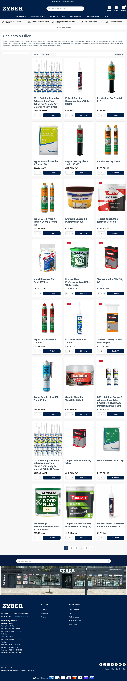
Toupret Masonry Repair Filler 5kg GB (109, 341)
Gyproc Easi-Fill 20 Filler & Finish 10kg (46, 163)
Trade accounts (74, 617)
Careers (43, 617)
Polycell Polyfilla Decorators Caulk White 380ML (77, 101)
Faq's (70, 613)
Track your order (74, 610)
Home (58, 27)
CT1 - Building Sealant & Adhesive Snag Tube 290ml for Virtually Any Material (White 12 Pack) (46, 464)
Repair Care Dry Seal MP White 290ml (46, 398)
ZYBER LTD (12, 668)
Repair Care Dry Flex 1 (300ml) (45, 341)
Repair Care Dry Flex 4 (108, 161)
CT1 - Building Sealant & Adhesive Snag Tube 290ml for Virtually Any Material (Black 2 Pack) (109, 401)
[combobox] (65, 8)
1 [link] (66, 548)
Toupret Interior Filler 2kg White (78, 462)
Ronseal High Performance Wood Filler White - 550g (78, 282)
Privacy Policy (110, 669)
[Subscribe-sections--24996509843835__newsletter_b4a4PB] (108, 561)
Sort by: (36, 54)
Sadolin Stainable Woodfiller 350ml (74, 398)
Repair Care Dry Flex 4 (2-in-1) (110, 99)
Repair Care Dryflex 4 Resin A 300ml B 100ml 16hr (46, 222)
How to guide (73, 624)
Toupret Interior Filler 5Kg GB (110, 280)
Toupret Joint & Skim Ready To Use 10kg (107, 220)
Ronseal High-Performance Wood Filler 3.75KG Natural (46, 526)
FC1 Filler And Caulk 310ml (75, 341)
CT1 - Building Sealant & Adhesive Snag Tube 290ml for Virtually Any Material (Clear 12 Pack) (46, 102)
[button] (122, 8)
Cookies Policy (121, 669)
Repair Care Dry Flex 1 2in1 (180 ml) (76, 163)
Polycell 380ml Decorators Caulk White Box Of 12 (110, 525)
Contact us (44, 613)
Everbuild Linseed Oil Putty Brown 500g (76, 220)
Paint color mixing (75, 620)
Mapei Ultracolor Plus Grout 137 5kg (45, 280)
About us (44, 610)
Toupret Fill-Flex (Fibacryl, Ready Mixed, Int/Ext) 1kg (78, 525)
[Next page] (91, 548)
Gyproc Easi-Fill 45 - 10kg (110, 460)
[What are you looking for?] (82, 8)
